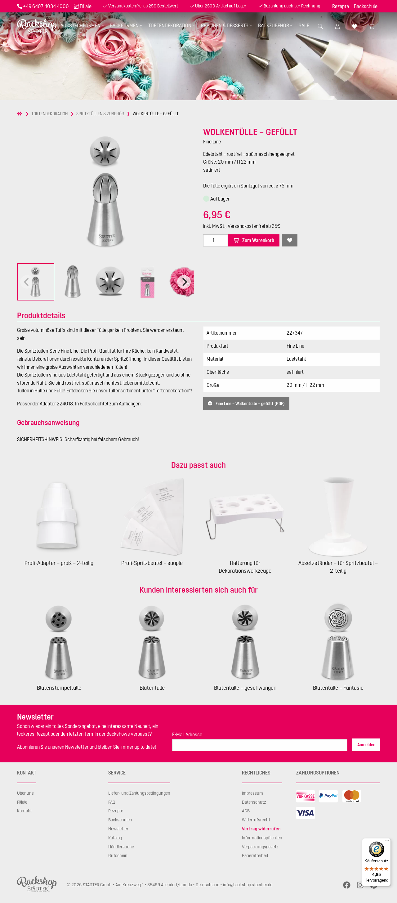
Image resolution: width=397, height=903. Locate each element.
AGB (246, 810)
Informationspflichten (262, 837)
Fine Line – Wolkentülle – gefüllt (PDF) (250, 403)
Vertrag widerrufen (261, 828)
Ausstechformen (80, 25)
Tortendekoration (169, 25)
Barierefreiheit (255, 855)
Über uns (25, 793)
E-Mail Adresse (187, 734)
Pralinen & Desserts (224, 25)
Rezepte (340, 6)
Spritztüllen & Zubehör (100, 113)
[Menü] (387, 842)
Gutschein (117, 855)
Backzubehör (273, 25)
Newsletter (118, 828)
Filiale (85, 6)
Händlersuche (121, 846)
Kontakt (24, 810)
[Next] (184, 282)
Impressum (252, 793)
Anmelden (366, 744)
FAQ (111, 802)
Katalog (115, 837)
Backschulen (120, 819)
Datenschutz (254, 802)
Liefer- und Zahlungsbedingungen (139, 793)
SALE (304, 25)
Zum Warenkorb (257, 240)
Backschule (365, 6)
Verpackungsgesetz (260, 846)
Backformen (124, 25)
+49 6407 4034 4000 (46, 6)
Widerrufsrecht (256, 819)
